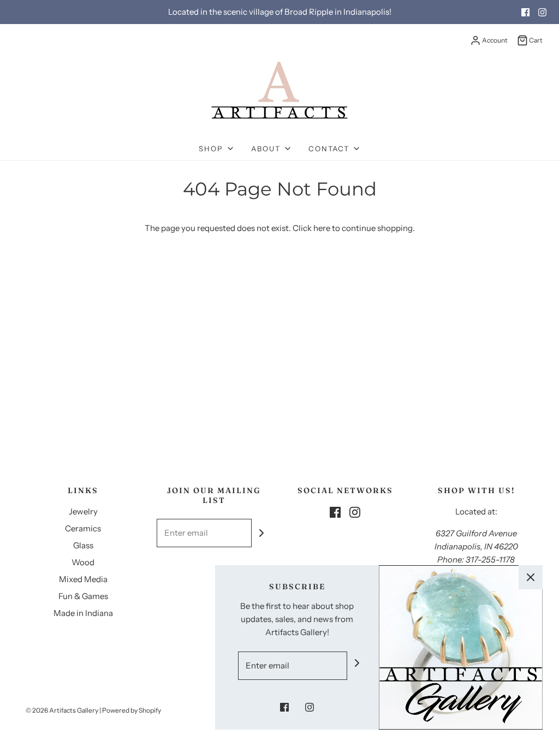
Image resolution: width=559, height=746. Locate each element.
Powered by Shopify (131, 710)
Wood (83, 562)
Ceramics (83, 528)
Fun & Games (83, 596)
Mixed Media (83, 579)
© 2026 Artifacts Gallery (62, 710)
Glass (83, 545)
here (321, 228)
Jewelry (83, 511)
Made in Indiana (83, 613)
